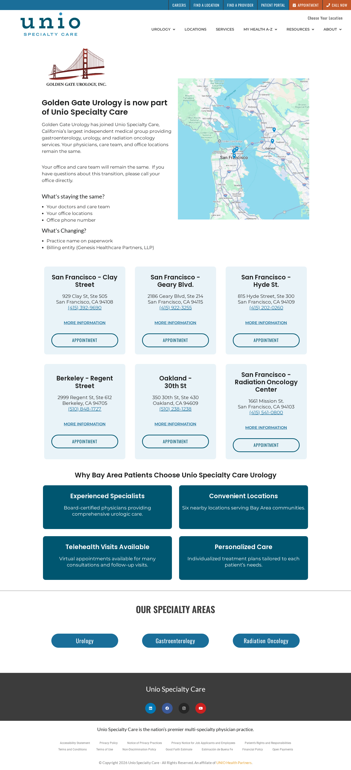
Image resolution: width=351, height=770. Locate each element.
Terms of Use (104, 749)
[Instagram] (184, 708)
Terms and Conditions (72, 749)
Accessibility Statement (75, 743)
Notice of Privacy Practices (144, 743)
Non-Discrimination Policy (139, 749)
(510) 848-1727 (84, 409)
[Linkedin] (150, 708)
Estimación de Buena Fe (217, 749)
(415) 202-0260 (266, 307)
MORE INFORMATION (85, 323)
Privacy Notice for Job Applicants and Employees (203, 743)
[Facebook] (167, 708)
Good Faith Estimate (179, 749)
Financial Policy (252, 749)
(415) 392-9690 (84, 307)
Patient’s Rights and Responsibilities (268, 743)
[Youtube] (200, 708)
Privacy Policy (109, 743)
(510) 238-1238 (175, 409)
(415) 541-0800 (266, 412)
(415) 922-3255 (175, 307)
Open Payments (282, 749)
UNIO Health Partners (234, 762)
